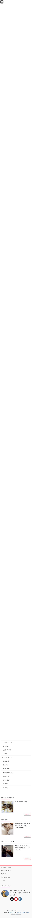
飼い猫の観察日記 (6, 870)
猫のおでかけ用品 (8, 772)
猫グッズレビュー (7, 757)
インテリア (6, 787)
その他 (5, 753)
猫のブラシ (6, 780)
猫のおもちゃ (7, 768)
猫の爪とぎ (6, 776)
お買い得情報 (7, 750)
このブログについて (7, 867)
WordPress (11, 912)
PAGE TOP (29, 888)
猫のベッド (6, 765)
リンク (3, 880)
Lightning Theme (21, 912)
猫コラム (5, 746)
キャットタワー (8, 742)
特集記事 (3, 873)
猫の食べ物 (6, 761)
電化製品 (5, 783)
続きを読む (27, 814)
